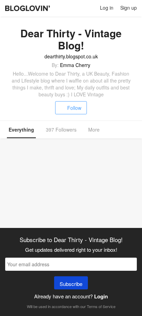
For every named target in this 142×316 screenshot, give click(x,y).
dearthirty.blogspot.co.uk (71, 56)
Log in (106, 7)
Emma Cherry (75, 64)
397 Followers (61, 129)
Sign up (128, 7)
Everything (21, 129)
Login (101, 296)
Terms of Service (101, 306)
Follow (74, 107)
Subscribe (71, 283)
